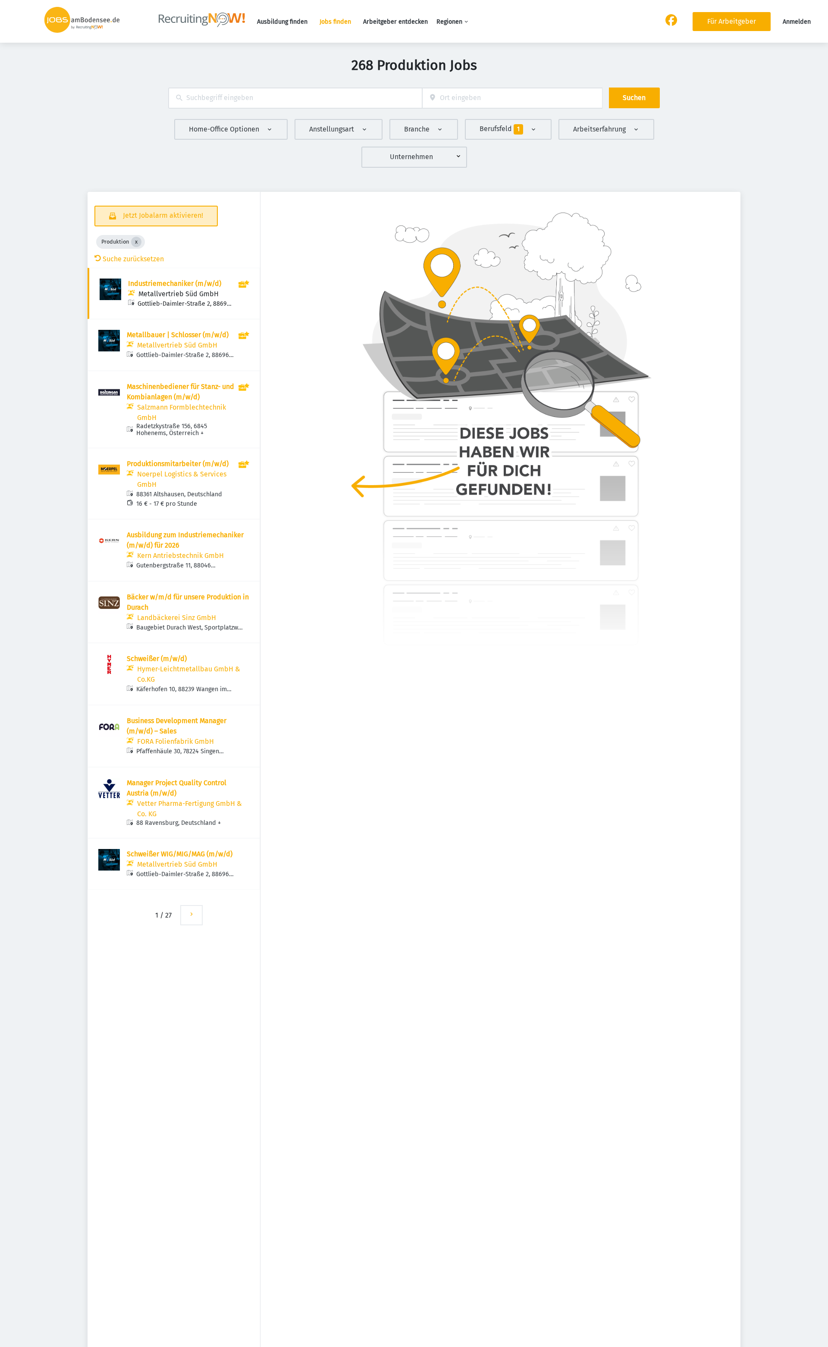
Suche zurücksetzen (133, 259)
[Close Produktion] (136, 242)
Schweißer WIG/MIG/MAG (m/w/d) (179, 854)
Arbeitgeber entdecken (395, 21)
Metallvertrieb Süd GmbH (178, 294)
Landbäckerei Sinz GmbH (176, 618)
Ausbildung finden (282, 21)
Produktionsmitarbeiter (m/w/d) (178, 464)
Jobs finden (335, 21)
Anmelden (797, 21)
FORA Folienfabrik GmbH (175, 741)
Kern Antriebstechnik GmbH (180, 555)
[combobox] (295, 98)
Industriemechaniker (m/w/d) (174, 283)
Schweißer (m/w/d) (157, 659)
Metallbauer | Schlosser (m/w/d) (178, 335)
